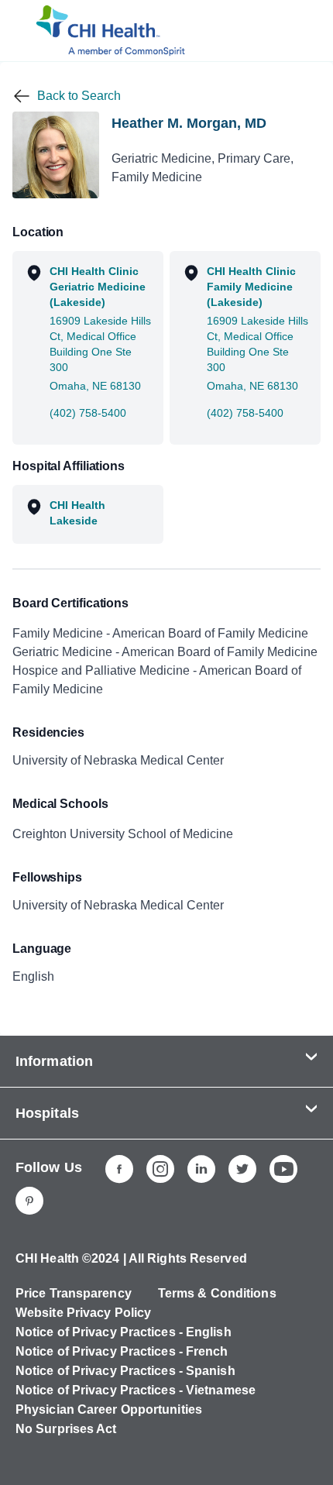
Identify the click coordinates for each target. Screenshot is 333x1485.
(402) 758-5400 (88, 413)
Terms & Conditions (217, 1293)
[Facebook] (119, 1169)
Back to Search (79, 95)
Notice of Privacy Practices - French (121, 1351)
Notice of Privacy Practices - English (123, 1332)
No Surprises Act (66, 1428)
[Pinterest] (29, 1201)
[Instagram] (160, 1169)
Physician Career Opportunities (108, 1409)
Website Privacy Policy (83, 1312)
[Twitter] (242, 1169)
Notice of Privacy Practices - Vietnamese (135, 1390)
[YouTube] (283, 1169)
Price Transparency (73, 1293)
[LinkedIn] (201, 1169)
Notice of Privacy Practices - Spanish (125, 1370)
